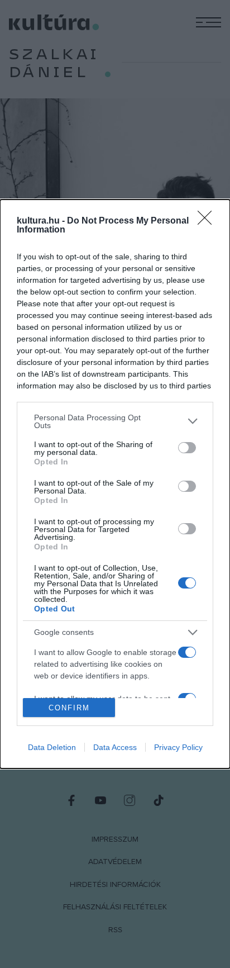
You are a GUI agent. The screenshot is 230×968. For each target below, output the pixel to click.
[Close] (208, 221)
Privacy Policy (178, 747)
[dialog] (115, 484)
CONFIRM (69, 708)
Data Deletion (52, 747)
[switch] (187, 447)
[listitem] (115, 421)
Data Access (115, 747)
